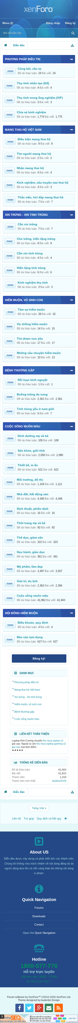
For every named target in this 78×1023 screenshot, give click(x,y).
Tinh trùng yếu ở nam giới (35, 409)
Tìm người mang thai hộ (34, 153)
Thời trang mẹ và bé (31, 523)
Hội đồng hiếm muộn (21, 613)
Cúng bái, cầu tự (29, 68)
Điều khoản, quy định (33, 622)
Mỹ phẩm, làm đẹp (30, 566)
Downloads (39, 916)
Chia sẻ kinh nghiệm (31, 112)
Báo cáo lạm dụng (30, 637)
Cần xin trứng (27, 224)
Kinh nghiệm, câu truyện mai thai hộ (42, 182)
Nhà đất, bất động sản (32, 494)
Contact (39, 924)
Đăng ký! (39, 658)
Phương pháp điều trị (22, 59)
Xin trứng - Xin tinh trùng (26, 214)
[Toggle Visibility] (71, 59)
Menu (6, 23)
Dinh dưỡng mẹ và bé (33, 436)
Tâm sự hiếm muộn (31, 309)
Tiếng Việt (38, 808)
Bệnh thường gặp (19, 370)
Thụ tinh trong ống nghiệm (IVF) (40, 97)
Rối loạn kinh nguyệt (32, 380)
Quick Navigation (45, 932)
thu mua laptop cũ (53, 740)
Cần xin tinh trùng (30, 253)
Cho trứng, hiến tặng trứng (36, 238)
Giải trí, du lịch (27, 581)
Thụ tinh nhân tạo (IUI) (33, 83)
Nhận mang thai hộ (30, 168)
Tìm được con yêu (30, 338)
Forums (39, 907)
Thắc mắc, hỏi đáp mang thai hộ (40, 197)
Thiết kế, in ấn (28, 465)
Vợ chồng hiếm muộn (32, 324)
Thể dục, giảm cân (30, 537)
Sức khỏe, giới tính (31, 450)
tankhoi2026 (59, 780)
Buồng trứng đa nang (32, 394)
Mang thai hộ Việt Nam (23, 129)
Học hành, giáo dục (31, 552)
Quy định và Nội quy (49, 818)
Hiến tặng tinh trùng (31, 267)
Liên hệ (16, 818)
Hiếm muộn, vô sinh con (24, 300)
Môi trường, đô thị (30, 479)
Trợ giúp (29, 818)
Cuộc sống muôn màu (22, 426)
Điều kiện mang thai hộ (34, 139)
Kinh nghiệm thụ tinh (33, 282)
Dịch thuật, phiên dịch (32, 508)
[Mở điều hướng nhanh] (72, 45)
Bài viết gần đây (12, 33)
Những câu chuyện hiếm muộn (39, 353)
